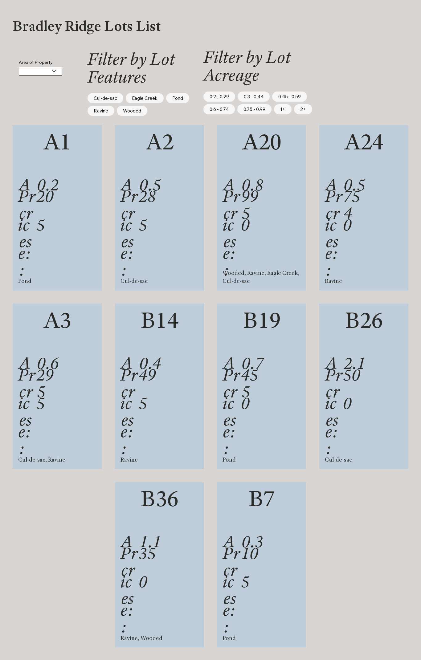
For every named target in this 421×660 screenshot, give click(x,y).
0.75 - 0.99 (254, 109)
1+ (282, 109)
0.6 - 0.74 (219, 109)
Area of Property (36, 62)
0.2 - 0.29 (219, 97)
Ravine (101, 111)
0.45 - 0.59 (289, 97)
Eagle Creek (144, 98)
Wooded (132, 111)
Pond (177, 98)
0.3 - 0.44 (254, 97)
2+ (303, 109)
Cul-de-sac (105, 98)
